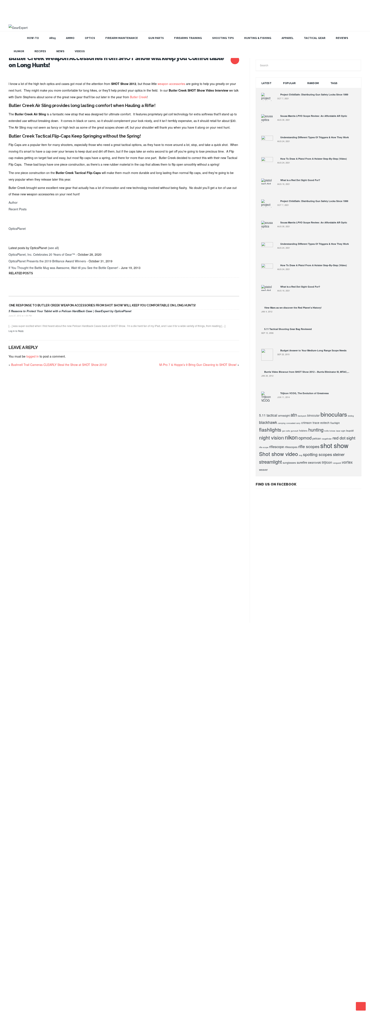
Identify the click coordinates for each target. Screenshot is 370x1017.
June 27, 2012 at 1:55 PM (20, 315)
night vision (271, 437)
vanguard (337, 462)
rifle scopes (308, 446)
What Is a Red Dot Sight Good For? (300, 180)
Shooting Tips (223, 38)
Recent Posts (18, 209)
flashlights (270, 429)
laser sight (340, 430)
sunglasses (289, 463)
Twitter (188, 989)
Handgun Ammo (17, 878)
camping (281, 423)
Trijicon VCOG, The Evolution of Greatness (304, 393)
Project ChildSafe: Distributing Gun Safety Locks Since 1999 (314, 94)
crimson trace (310, 422)
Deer (12, 863)
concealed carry (293, 423)
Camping (14, 856)
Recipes (40, 51)
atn (294, 414)
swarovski (314, 462)
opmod (305, 438)
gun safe (286, 430)
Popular (289, 83)
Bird (11, 848)
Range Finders (17, 892)
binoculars (334, 414)
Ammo (70, 38)
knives (332, 430)
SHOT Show (15, 804)
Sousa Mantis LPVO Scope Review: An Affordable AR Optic (313, 115)
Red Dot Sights (17, 900)
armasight (284, 415)
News (60, 51)
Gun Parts (156, 38)
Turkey (13, 966)
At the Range (16, 826)
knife (326, 430)
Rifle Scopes (15, 914)
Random (313, 83)
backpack (302, 415)
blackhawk (268, 422)
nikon (291, 437)
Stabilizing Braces (18, 936)
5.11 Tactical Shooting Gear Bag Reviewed (288, 329)
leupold (350, 430)
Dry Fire (13, 870)
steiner (339, 454)
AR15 (52, 38)
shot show (334, 445)
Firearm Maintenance (121, 38)
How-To (33, 38)
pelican (316, 438)
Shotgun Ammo (17, 929)
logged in (32, 356)
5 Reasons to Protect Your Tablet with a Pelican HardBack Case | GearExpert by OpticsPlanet (70, 311)
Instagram (201, 989)
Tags (333, 83)
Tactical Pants (16, 951)
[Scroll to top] (361, 1006)
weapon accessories (171, 84)
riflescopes (291, 447)
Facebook (194, 989)
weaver (263, 470)
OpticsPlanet (17, 228)
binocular (313, 415)
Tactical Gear (314, 38)
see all (53, 248)
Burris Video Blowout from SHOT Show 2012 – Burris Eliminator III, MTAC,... (306, 371)
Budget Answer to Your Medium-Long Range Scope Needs (313, 350)
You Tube (182, 989)
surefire (302, 462)
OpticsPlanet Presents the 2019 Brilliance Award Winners (47, 261)
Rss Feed (169, 989)
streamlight (270, 461)
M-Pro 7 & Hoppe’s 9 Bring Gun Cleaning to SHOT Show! (198, 364)
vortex (347, 462)
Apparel (288, 38)
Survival (13, 944)
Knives (12, 885)
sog (300, 455)
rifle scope (263, 447)
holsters (303, 430)
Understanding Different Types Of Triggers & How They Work (314, 137)
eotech (325, 422)
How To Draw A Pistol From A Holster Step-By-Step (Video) (313, 158)
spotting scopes (317, 454)
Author (13, 202)
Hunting (13, 753)
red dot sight (344, 438)
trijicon (327, 462)
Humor (19, 51)
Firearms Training (188, 38)
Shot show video (278, 453)
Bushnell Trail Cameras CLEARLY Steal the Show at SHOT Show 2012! (59, 364)
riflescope (276, 446)
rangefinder (327, 438)
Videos (80, 51)
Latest (266, 83)
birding (351, 415)
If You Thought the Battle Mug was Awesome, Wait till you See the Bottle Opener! (63, 268)
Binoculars (14, 841)
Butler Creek (138, 97)
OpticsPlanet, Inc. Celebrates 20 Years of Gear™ (42, 254)
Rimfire (13, 921)
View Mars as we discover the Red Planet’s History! (293, 307)
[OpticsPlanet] (14, 222)
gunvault (294, 430)
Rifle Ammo (15, 907)
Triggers (13, 958)
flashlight (335, 423)
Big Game (14, 834)
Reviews (342, 38)
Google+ (175, 989)
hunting (316, 429)
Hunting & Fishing (257, 38)
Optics (90, 38)
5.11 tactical (268, 415)
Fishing (13, 761)
